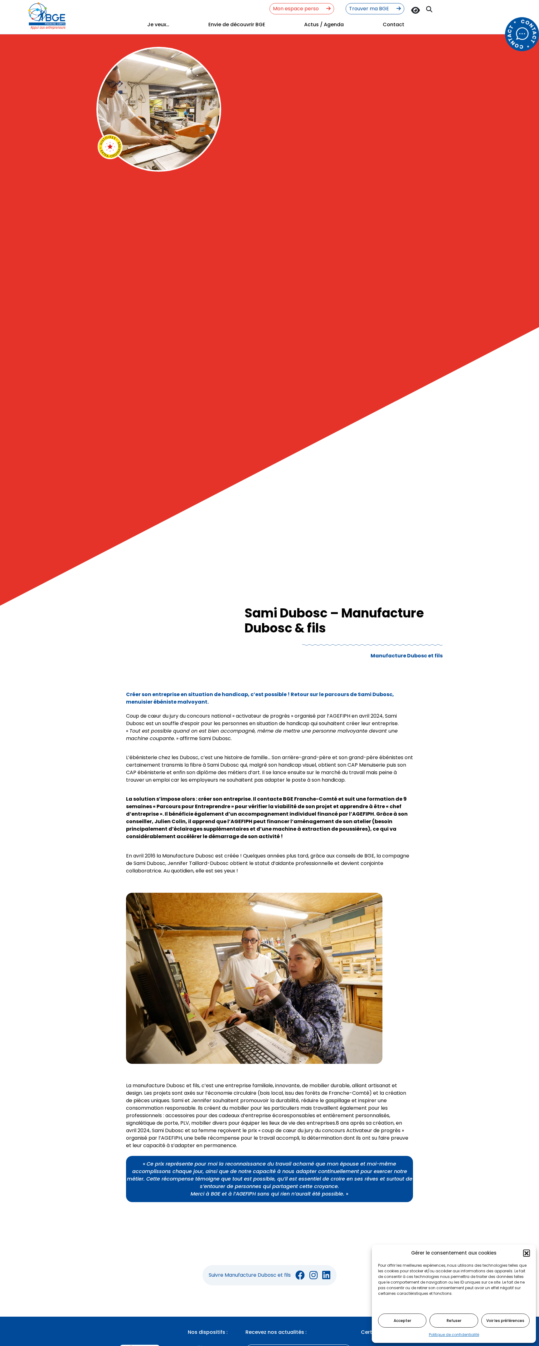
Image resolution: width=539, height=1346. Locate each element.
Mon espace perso (296, 8)
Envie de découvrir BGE (236, 24)
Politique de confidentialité (454, 1334)
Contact (393, 24)
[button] (526, 1253)
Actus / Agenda (324, 24)
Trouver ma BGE (369, 8)
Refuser (454, 1320)
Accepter (402, 1320)
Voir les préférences (505, 1320)
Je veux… (158, 24)
